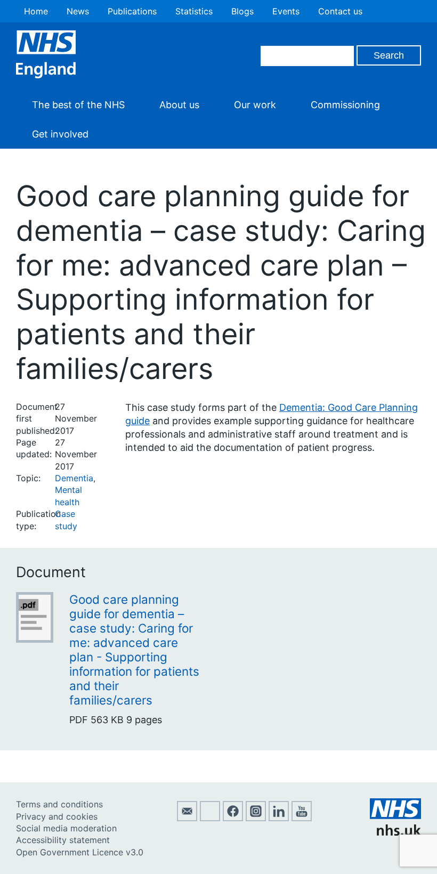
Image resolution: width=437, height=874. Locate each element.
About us (179, 104)
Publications (132, 11)
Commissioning (345, 104)
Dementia (74, 478)
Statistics (194, 11)
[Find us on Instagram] (256, 818)
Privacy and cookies (57, 816)
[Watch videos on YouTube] (302, 818)
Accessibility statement (63, 840)
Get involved (60, 134)
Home (36, 11)
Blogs (242, 11)
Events (286, 11)
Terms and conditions (59, 804)
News (78, 11)
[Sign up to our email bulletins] (187, 818)
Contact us (340, 11)
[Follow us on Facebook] (233, 818)
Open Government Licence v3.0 (79, 852)
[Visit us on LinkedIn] (279, 818)
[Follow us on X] (210, 818)
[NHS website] (395, 832)
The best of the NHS (78, 104)
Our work (255, 104)
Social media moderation (66, 828)
